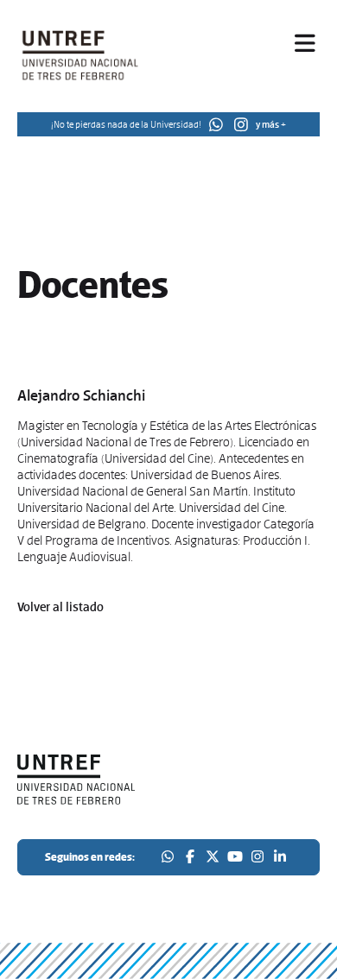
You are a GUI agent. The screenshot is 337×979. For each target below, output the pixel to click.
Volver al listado (60, 607)
